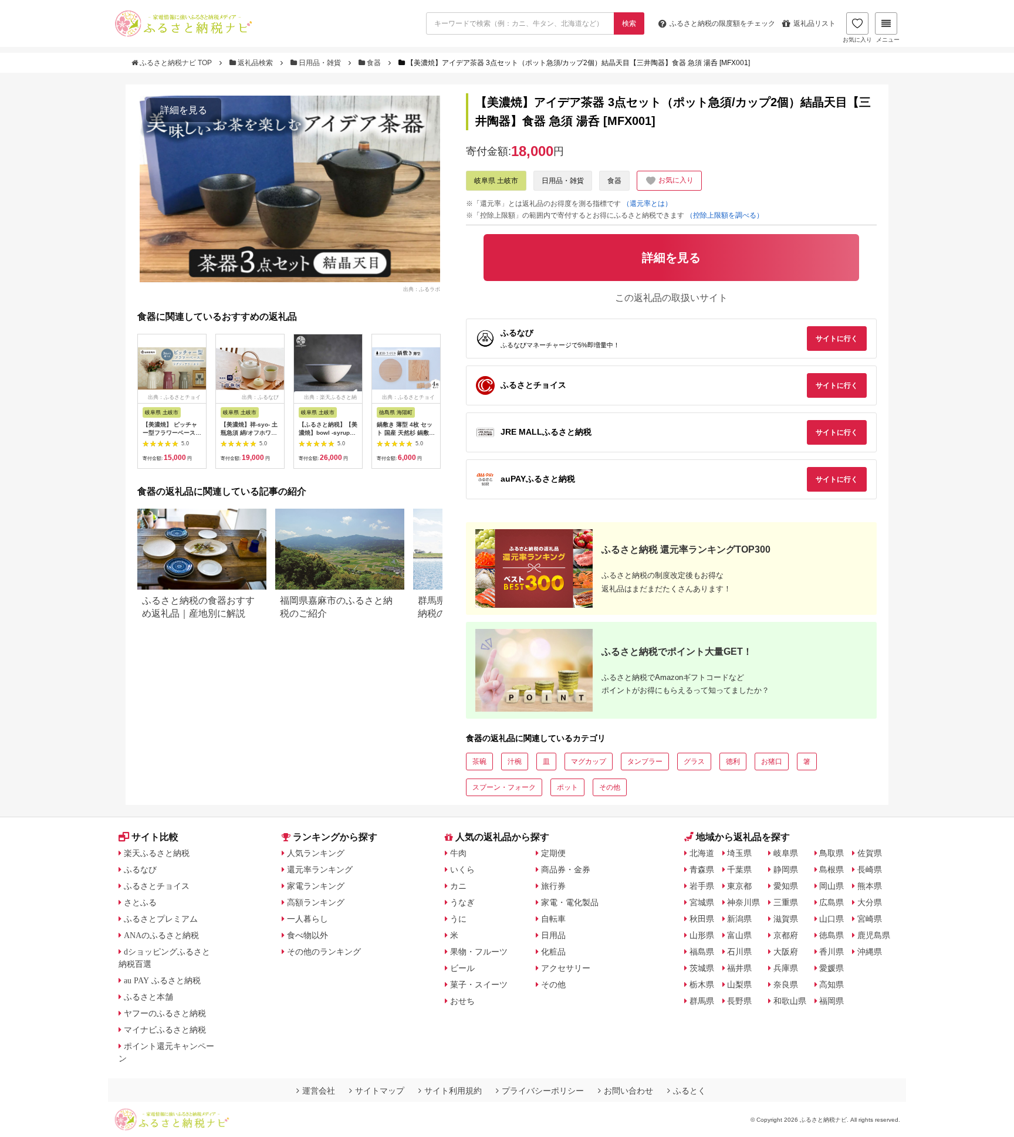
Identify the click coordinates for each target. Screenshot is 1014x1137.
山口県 (831, 919)
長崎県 (869, 869)
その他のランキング (324, 952)
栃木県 (701, 984)
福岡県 (831, 1001)
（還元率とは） (647, 203)
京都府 (785, 935)
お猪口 (771, 761)
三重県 (785, 902)
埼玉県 (739, 853)
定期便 (553, 853)
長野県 (739, 1001)
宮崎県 (869, 919)
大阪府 (785, 952)
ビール (462, 968)
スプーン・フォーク (504, 787)
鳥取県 (831, 853)
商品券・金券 (565, 869)
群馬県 (701, 1001)
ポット (567, 787)
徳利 (733, 761)
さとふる (140, 902)
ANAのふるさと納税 (161, 935)
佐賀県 (869, 853)
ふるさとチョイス (157, 886)
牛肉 (458, 853)
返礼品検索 (255, 63)
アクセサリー (565, 968)
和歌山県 (789, 1001)
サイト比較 (154, 837)
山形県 (701, 935)
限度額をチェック (722, 23)
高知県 (831, 984)
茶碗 (479, 761)
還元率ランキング (320, 869)
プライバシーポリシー (543, 1090)
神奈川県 (743, 902)
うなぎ (462, 902)
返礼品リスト (814, 23)
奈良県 (785, 984)
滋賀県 (785, 919)
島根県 (831, 869)
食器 (374, 63)
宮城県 (701, 902)
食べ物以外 (307, 935)
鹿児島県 (873, 935)
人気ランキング (315, 853)
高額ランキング (315, 902)
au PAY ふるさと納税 (162, 980)
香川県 (831, 952)
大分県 (869, 902)
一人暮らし (307, 919)
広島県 (831, 902)
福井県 (739, 968)
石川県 (739, 952)
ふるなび (140, 869)
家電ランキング (315, 886)
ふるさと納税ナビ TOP (176, 63)
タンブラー (645, 761)
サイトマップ (379, 1090)
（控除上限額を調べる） (724, 215)
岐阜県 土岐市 (496, 181)
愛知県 (785, 886)
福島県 (701, 952)
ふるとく (689, 1090)
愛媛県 (831, 968)
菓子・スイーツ (479, 984)
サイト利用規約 (453, 1090)
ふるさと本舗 (148, 997)
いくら (462, 869)
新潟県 (739, 919)
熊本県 (869, 886)
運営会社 (318, 1090)
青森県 (701, 869)
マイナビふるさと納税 (165, 1030)
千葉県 (739, 869)
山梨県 (739, 984)
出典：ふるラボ (421, 289)
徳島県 (831, 935)
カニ (458, 886)
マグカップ (588, 761)
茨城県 (701, 968)
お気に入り (857, 39)
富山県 (739, 935)
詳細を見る (183, 110)
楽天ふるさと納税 (157, 853)
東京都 (739, 886)
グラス (694, 761)
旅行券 (553, 886)
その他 (609, 787)
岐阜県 (785, 853)
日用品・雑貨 (320, 63)
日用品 (553, 935)
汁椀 (515, 761)
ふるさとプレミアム (161, 919)
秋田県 (701, 919)
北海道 (701, 853)
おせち (462, 1001)
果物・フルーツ (479, 952)
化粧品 (553, 952)
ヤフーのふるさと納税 (165, 1013)
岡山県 (831, 886)
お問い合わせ (628, 1090)
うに (458, 919)
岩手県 (701, 886)
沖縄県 (869, 952)
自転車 (553, 919)
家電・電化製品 (570, 902)
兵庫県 (785, 968)
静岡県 (785, 869)
